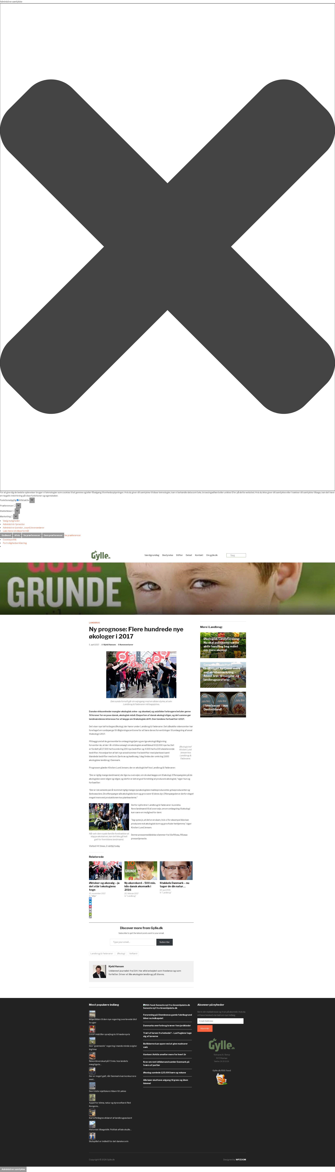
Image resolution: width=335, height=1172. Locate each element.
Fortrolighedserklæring (15, 543)
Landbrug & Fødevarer (101, 953)
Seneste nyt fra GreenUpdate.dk (160, 1008)
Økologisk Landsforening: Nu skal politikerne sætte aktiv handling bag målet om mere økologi (221, 644)
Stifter (179, 555)
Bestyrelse (167, 555)
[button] (167, 247)
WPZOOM (241, 1159)
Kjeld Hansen (110, 644)
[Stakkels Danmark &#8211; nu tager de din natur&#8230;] (176, 870)
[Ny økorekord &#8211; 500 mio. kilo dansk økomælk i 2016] (140, 870)
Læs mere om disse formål (16, 531)
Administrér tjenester (14, 524)
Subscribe (165, 942)
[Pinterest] (141, 906)
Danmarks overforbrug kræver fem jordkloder (167, 1025)
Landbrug (94, 623)
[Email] (141, 909)
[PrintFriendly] (141, 914)
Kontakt (199, 555)
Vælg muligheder (11, 521)
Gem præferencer (53, 535)
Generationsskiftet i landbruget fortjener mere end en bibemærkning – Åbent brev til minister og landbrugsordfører (221, 672)
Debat (189, 555)
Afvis (17, 535)
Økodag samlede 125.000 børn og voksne (164, 1072)
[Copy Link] (141, 917)
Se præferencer (31, 535)
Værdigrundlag (151, 555)
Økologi (121, 953)
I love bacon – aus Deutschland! (215, 707)
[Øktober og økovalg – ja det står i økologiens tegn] (105, 870)
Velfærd (133, 953)
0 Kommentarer (125, 644)
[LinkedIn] (141, 901)
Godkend (6, 535)
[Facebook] (141, 898)
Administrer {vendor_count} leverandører (23, 527)
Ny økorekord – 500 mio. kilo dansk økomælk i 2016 (140, 886)
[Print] (141, 911)
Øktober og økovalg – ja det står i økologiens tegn (104, 886)
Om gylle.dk (212, 555)
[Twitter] (141, 904)
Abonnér (204, 1028)
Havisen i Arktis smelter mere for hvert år (164, 1054)
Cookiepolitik (9, 539)
